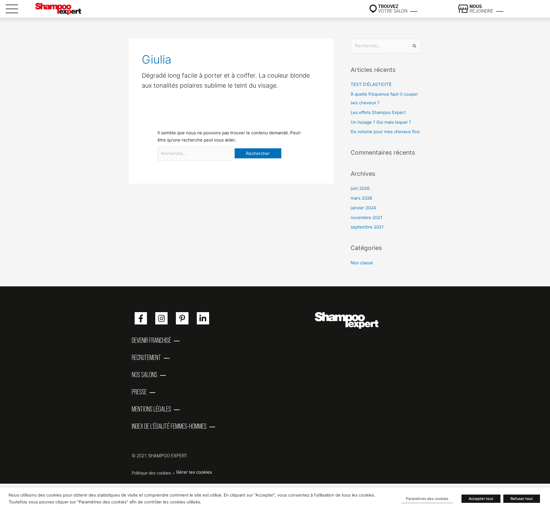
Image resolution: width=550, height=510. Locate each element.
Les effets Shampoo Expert (378, 112)
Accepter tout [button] (481, 498)
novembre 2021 (366, 217)
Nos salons (144, 375)
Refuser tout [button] (521, 498)
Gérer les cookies (194, 472)
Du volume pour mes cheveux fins (385, 131)
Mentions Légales (151, 409)
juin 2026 (360, 188)
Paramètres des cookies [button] (427, 498)
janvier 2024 (363, 207)
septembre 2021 (367, 227)
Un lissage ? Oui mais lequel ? (381, 122)
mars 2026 (361, 198)
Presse (139, 392)
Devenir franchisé (151, 340)
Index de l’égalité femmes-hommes (169, 426)
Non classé (362, 262)
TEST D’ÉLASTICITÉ (371, 84)
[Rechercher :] (196, 153)
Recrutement (146, 357)
